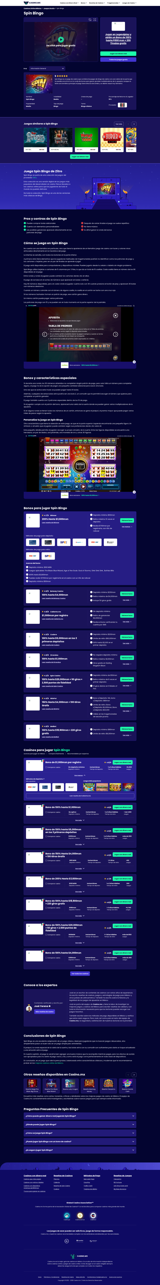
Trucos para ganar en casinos (34, 1191)
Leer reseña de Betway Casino (53, 598)
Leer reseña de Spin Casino (52, 686)
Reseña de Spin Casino (62, 1186)
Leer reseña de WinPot (50, 709)
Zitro (35, 177)
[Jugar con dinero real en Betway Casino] (34, 957)
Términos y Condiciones (51, 1277)
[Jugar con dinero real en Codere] (34, 834)
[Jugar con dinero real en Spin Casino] (34, 932)
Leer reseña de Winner (50, 523)
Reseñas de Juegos (123, 1175)
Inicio (39, 1277)
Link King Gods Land (121, 1186)
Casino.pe (67, 1220)
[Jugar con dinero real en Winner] (34, 882)
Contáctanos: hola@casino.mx (97, 1277)
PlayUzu (56, 1179)
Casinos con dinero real (35, 1175)
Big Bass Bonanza (120, 1189)
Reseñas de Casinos (96, 3)
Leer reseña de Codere (50, 645)
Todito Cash (88, 1186)
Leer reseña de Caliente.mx (52, 619)
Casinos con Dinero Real (68, 3)
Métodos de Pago (92, 1175)
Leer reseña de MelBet (50, 737)
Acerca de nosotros (115, 1277)
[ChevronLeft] (128, 124)
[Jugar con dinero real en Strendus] (34, 811)
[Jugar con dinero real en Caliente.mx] (34, 766)
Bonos (83, 3)
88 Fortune (118, 1182)
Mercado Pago (89, 1179)
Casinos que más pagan (32, 1179)
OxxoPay (87, 1182)
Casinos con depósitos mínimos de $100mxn (32, 1187)
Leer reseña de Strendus (51, 662)
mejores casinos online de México (49, 1063)
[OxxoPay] (32, 787)
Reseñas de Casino (68, 1277)
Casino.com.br (80, 1220)
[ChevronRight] (134, 124)
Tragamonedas (112, 3)
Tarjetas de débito (90, 1189)
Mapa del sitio (80, 1277)
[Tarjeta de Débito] (45, 787)
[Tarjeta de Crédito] (58, 787)
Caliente (57, 1182)
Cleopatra (117, 1179)
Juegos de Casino (128, 3)
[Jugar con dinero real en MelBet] (34, 906)
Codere (56, 1189)
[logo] (32, 3)
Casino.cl (93, 1220)
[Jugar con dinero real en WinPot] (34, 858)
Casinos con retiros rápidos (34, 1182)
